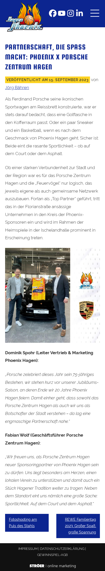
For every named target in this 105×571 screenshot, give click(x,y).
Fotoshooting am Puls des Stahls (23, 522)
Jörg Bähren (17, 87)
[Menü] (95, 13)
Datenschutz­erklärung (62, 549)
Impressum (27, 549)
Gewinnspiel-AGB (52, 555)
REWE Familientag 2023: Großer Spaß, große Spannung (80, 525)
